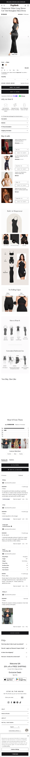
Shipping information (6, 130)
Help (3, 709)
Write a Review (19, 470)
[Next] (28, 36)
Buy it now (15, 91)
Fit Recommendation (6, 126)
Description (4, 118)
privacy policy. (6, 746)
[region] (15, 443)
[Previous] (2, 36)
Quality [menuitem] (21, 453)
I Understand (15, 754)
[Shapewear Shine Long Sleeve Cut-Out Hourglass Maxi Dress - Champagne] (3, 406)
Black (3, 65)
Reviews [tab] (4, 460)
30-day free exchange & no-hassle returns (12, 116)
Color (5, 62)
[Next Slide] (27, 443)
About (4, 718)
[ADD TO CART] (12, 402)
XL (10, 70)
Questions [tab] (11, 460)
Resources (6, 713)
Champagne (6, 65)
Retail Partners (8, 722)
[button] (23, 14)
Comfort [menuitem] (9, 453)
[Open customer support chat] (27, 730)
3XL (18, 70)
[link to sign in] (25, 5)
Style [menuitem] (15, 453)
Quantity (3, 76)
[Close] (28, 736)
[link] (14, 5)
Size (15, 68)
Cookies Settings (15, 749)
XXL (14, 70)
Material (3, 122)
